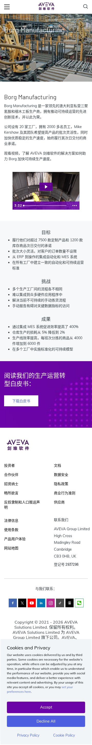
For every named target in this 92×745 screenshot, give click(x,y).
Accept (46, 707)
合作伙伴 (11, 474)
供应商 (59, 502)
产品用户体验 (15, 539)
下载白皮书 (21, 401)
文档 (57, 465)
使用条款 (11, 529)
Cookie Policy (64, 735)
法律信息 (11, 520)
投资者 (9, 465)
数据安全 (61, 474)
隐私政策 (61, 484)
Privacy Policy (28, 735)
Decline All (46, 721)
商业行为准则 (64, 493)
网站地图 (11, 548)
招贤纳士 (11, 484)
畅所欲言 (11, 493)
